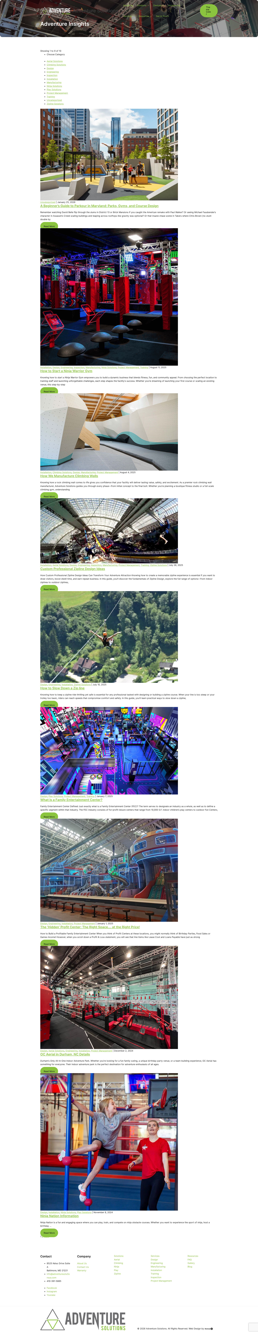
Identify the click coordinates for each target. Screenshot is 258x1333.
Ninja (116, 1266)
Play (116, 1270)
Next (46, 1236)
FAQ (190, 1259)
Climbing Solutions (56, 64)
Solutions (141, 5)
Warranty (81, 1270)
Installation (52, 79)
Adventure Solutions (95, 10)
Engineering (53, 71)
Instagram (52, 1291)
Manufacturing (54, 82)
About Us (128, 5)
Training (51, 96)
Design (50, 68)
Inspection (52, 75)
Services (127, 16)
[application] (147, 5)
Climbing (118, 1263)
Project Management (57, 93)
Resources (144, 16)
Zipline (117, 1273)
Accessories (174, 5)
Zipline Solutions (55, 103)
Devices (157, 5)
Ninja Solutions (54, 86)
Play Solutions (54, 89)
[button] (209, 10)
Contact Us (83, 1267)
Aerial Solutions (55, 61)
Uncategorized (54, 100)
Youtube (51, 1295)
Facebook (52, 1288)
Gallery (191, 1263)
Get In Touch (162, 16)
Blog (190, 1266)
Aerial (117, 1259)
